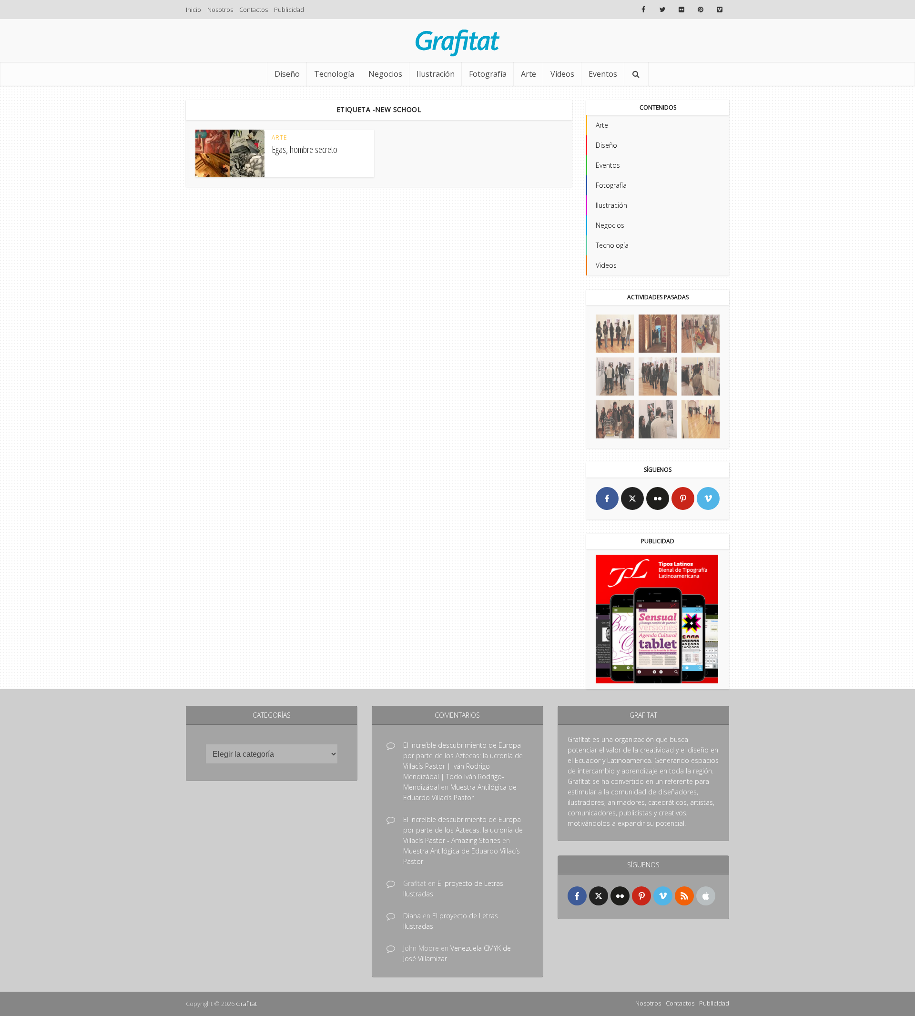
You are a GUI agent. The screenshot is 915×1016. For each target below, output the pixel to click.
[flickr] (657, 498)
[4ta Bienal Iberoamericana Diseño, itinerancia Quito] (615, 334)
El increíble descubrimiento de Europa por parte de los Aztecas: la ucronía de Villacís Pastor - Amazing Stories (463, 830)
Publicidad (289, 9)
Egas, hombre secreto (304, 149)
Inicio (193, 9)
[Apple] (705, 895)
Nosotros (220, 9)
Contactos (253, 9)
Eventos (603, 74)
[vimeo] (708, 498)
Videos (562, 74)
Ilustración (436, 74)
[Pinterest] (682, 498)
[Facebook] (607, 498)
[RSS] (684, 895)
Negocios (385, 74)
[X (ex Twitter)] (632, 498)
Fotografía (488, 74)
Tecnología (334, 74)
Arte (528, 74)
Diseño (287, 74)
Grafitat (246, 1003)
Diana (412, 915)
